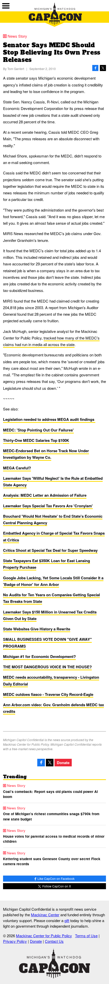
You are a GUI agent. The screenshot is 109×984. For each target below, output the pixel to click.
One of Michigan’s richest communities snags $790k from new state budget (51, 816)
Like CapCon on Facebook (56, 878)
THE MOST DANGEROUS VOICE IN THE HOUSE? (47, 667)
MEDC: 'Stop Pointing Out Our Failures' (38, 430)
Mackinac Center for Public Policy (44, 935)
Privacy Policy (15, 941)
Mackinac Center (45, 914)
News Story (17, 36)
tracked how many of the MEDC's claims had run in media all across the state (51, 341)
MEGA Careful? (17, 468)
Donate (63, 762)
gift (66, 920)
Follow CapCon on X (56, 886)
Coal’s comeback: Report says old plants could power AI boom (50, 794)
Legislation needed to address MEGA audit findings (49, 419)
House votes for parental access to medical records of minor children (53, 839)
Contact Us (54, 941)
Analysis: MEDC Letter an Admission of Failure (44, 495)
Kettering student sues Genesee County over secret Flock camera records (51, 861)
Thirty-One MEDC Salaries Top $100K (36, 440)
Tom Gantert (15, 68)
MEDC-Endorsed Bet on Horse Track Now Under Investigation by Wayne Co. (46, 454)
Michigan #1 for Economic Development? (39, 656)
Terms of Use (86, 935)
